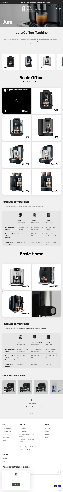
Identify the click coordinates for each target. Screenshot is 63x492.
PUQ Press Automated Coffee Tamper (26, 435)
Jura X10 (47, 220)
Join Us (47, 431)
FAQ (3, 461)
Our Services (22, 428)
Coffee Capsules (6, 431)
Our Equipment (23, 431)
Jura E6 (19, 342)
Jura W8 (33, 220)
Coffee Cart (5, 437)
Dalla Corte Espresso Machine (27, 447)
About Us (47, 428)
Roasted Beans (6, 428)
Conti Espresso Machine (25, 449)
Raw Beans (5, 440)
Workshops (5, 434)
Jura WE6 (19, 220)
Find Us (47, 434)
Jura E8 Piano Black (36, 342)
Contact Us (5, 458)
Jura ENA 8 (48, 342)
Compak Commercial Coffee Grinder (26, 440)
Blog (46, 437)
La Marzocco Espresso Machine (27, 444)
